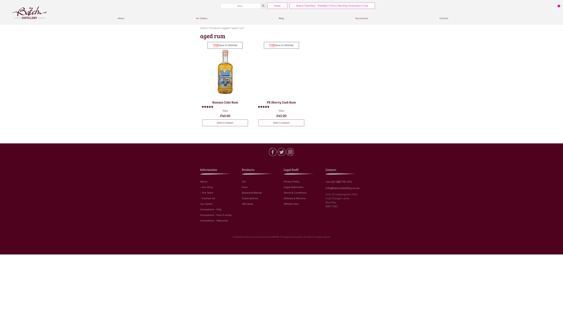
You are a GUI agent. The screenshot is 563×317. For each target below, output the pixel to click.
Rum (245, 187)
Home (204, 28)
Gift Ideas (247, 204)
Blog (281, 18)
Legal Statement (293, 187)
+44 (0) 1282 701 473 (338, 181)
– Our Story (206, 187)
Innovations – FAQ (210, 209)
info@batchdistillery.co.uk (342, 188)
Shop (277, 5)
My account (361, 18)
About (121, 18)
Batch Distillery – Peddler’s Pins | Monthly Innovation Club (332, 5)
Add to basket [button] (225, 122)
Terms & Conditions (295, 192)
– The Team (206, 192)
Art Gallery (201, 18)
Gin (244, 181)
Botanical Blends (252, 192)
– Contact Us (207, 198)
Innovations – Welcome (214, 220)
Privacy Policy (292, 181)
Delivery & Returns (295, 198)
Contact (444, 18)
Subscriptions (250, 198)
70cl (221, 81)
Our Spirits (206, 204)
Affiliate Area (291, 204)
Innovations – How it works (216, 215)
